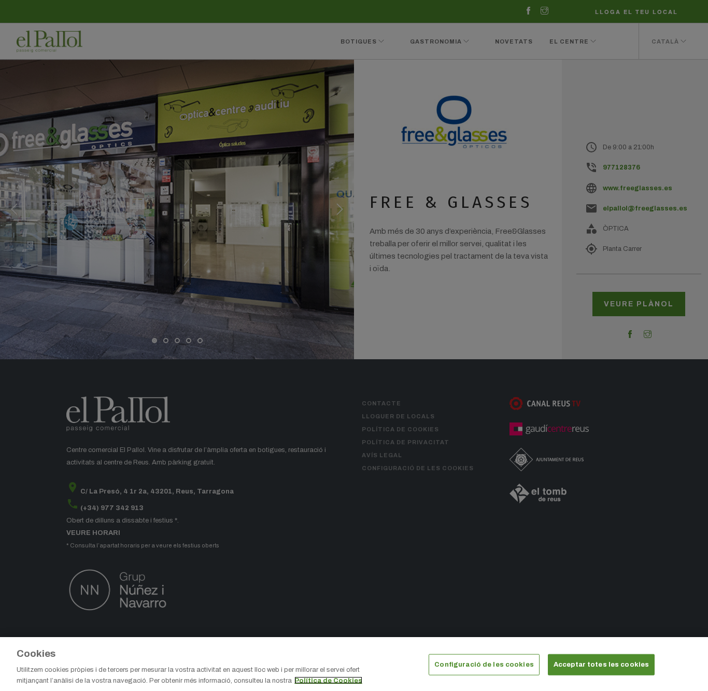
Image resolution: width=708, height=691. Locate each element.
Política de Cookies (328, 680)
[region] (354, 664)
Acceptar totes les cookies (601, 664)
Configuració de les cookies (484, 664)
